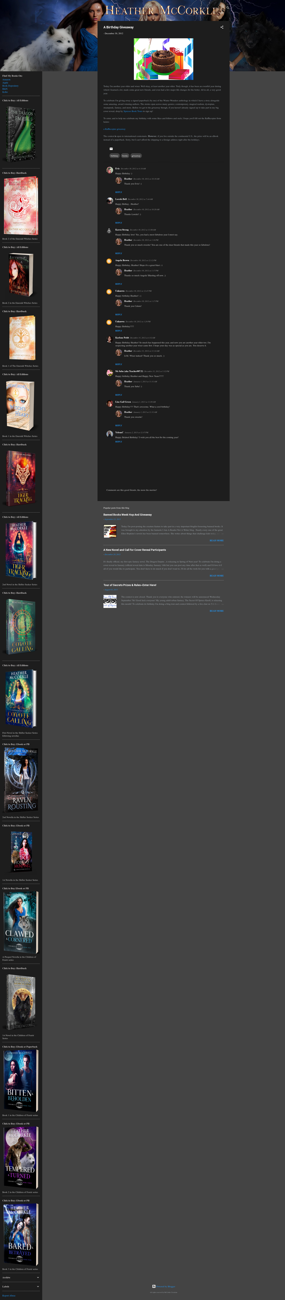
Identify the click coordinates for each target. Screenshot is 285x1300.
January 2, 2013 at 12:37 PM (136, 432)
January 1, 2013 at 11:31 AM (145, 381)
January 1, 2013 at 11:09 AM (144, 402)
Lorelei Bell (121, 199)
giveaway (136, 155)
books (125, 155)
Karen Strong (122, 229)
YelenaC (119, 432)
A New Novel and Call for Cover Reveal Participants (134, 549)
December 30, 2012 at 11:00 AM (143, 229)
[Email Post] (111, 149)
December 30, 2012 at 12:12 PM (143, 260)
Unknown (119, 290)
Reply (118, 192)
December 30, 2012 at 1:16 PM (145, 240)
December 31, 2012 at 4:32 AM (142, 337)
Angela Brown (122, 260)
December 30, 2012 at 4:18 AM (133, 168)
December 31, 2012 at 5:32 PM (156, 371)
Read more (217, 540)
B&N (5, 88)
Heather (128, 178)
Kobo (5, 91)
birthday (114, 155)
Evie (117, 168)
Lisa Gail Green (123, 401)
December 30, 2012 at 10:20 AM (146, 209)
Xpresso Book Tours (133, 111)
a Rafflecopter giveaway (114, 128)
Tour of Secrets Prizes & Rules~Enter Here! (129, 585)
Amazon (6, 79)
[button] (222, 27)
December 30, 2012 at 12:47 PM (139, 291)
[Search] (228, 8)
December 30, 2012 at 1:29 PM (138, 321)
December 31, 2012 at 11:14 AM (146, 351)
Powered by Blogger (165, 1286)
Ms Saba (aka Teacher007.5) (129, 371)
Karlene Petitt (122, 337)
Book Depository (10, 85)
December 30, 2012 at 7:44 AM (140, 199)
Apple (5, 82)
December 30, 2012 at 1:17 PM (145, 270)
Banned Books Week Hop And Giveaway (127, 514)
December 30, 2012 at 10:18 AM (146, 178)
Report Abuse (8, 1295)
